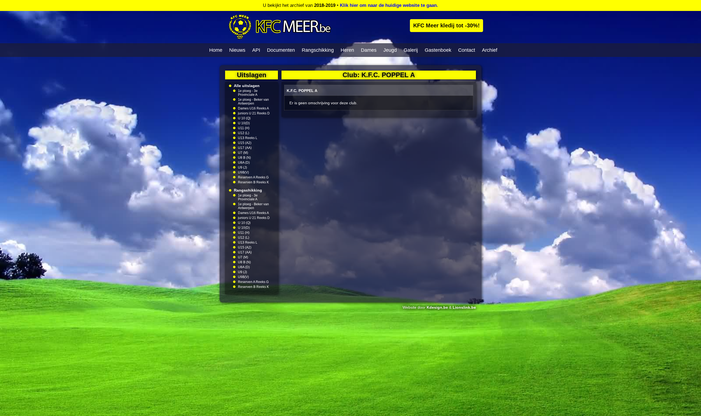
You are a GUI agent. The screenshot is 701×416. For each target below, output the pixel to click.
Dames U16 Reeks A (253, 108)
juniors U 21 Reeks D (254, 113)
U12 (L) (243, 133)
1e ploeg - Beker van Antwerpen (253, 101)
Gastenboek (438, 50)
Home (215, 50)
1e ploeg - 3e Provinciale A (248, 93)
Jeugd (390, 50)
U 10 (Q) (244, 118)
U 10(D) (244, 123)
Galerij (411, 50)
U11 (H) (243, 128)
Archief (489, 50)
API (256, 50)
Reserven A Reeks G (253, 177)
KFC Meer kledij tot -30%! (446, 25)
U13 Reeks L (247, 138)
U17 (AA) (245, 148)
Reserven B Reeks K (253, 182)
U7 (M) (243, 153)
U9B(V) (243, 172)
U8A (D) (244, 162)
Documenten (281, 50)
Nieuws (237, 50)
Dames (369, 50)
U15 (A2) (244, 143)
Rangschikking (318, 50)
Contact (466, 50)
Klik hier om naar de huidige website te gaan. (389, 5)
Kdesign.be (437, 307)
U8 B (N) (244, 158)
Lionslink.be (464, 307)
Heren (347, 50)
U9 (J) (242, 167)
